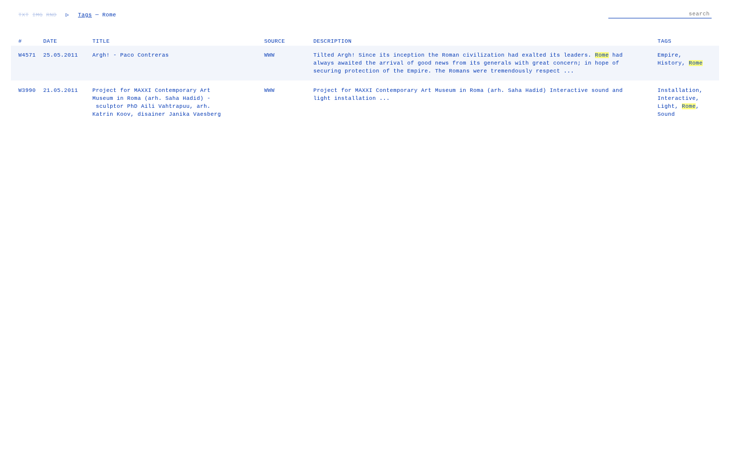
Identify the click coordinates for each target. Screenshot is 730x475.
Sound (666, 114)
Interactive (676, 98)
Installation (678, 90)
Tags (85, 15)
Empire (667, 55)
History (669, 63)
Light (666, 106)
